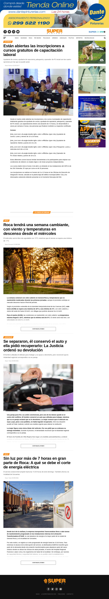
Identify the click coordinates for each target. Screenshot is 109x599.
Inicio (17, 38)
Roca (30, 38)
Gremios (55, 38)
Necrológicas (89, 38)
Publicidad (61, 594)
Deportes (79, 38)
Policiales (46, 38)
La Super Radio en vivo (48, 594)
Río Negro (37, 38)
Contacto (70, 594)
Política (71, 38)
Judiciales (63, 38)
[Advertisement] (41, 197)
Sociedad (24, 38)
